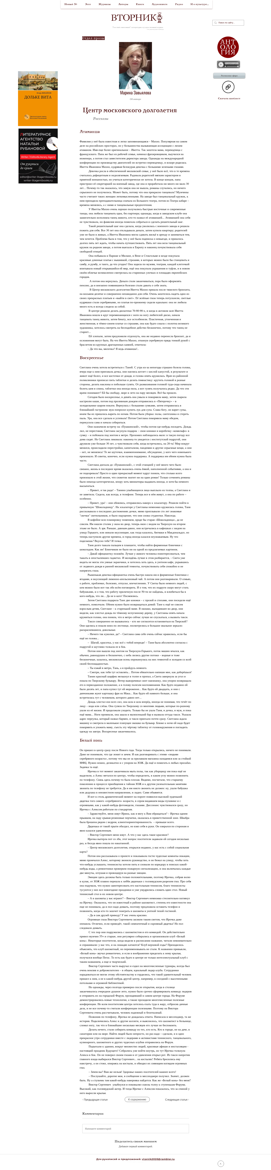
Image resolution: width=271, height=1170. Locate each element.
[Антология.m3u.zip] (228, 87)
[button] (174, 99)
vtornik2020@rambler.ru (158, 1159)
